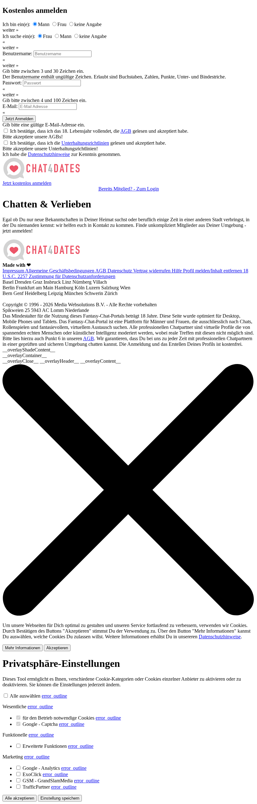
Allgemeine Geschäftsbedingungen (60, 270)
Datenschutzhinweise (49, 154)
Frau (61, 24)
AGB (125, 131)
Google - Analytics (55, 768)
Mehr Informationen (22, 648)
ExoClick (45, 774)
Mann (44, 24)
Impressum (14, 270)
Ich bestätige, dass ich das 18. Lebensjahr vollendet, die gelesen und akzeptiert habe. (99, 131)
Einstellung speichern (59, 798)
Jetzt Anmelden (19, 118)
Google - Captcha (53, 724)
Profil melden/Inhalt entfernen (213, 270)
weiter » (10, 30)
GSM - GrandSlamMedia (61, 780)
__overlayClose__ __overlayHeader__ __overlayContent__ (62, 361)
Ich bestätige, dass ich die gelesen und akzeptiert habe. (88, 143)
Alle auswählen (25, 696)
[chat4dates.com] (42, 177)
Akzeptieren (57, 648)
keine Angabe (88, 24)
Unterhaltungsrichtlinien (85, 143)
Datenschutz (120, 270)
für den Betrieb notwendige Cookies (72, 718)
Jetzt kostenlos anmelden (27, 183)
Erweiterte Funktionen (58, 746)
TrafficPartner (49, 787)
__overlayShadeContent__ (29, 349)
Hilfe (177, 270)
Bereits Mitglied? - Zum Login (128, 188)
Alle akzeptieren (19, 798)
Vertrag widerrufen (152, 270)
